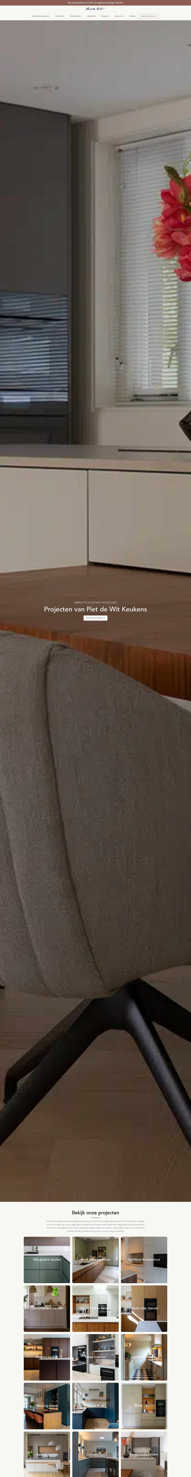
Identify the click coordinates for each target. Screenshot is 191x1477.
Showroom (91, 16)
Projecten (105, 16)
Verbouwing (74, 16)
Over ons (118, 16)
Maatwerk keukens (39, 16)
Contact (133, 16)
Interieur (58, 16)
